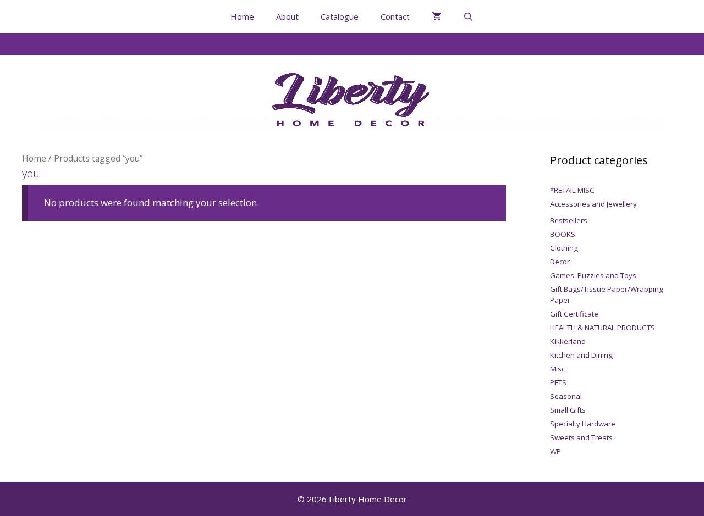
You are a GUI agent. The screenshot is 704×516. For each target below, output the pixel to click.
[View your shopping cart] (436, 16)
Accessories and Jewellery (593, 204)
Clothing (564, 248)
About (287, 16)
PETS (558, 382)
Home (242, 16)
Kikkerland (568, 341)
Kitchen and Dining (581, 355)
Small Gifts (568, 410)
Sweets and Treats (581, 437)
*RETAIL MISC (572, 190)
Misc (557, 369)
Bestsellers (568, 220)
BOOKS (562, 234)
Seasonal (566, 396)
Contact (395, 16)
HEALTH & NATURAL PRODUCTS (602, 327)
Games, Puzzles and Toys (593, 275)
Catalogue (340, 16)
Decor (560, 262)
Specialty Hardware (582, 424)
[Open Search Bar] (468, 16)
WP (555, 451)
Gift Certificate (574, 314)
